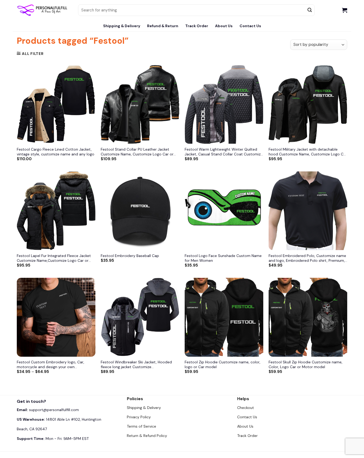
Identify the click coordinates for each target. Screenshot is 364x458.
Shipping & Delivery (121, 25)
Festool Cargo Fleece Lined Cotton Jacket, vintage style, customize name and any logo (55, 151)
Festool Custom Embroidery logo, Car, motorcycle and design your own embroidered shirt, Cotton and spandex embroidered (52, 364)
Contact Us (250, 25)
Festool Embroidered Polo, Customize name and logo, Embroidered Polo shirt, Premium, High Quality (307, 258)
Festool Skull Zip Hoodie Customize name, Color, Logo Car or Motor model (305, 364)
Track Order (196, 25)
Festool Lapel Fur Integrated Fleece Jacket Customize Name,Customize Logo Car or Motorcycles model (54, 258)
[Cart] (344, 10)
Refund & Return (162, 25)
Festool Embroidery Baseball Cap (130, 255)
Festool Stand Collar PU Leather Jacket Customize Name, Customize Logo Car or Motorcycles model (137, 151)
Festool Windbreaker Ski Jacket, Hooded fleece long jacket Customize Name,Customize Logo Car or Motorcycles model (138, 364)
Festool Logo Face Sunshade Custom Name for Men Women (223, 258)
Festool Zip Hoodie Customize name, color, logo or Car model (222, 364)
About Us (224, 25)
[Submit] (309, 10)
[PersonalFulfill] (43, 10)
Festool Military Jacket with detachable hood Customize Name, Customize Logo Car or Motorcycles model (308, 151)
